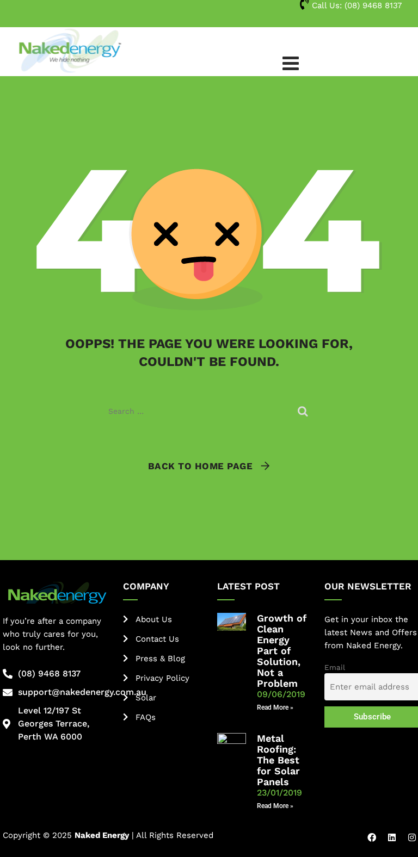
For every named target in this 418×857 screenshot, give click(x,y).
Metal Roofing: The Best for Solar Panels (278, 759)
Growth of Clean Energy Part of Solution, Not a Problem (281, 650)
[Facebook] (371, 837)
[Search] (304, 411)
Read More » (275, 707)
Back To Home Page (200, 466)
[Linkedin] (392, 837)
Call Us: (355, 5)
